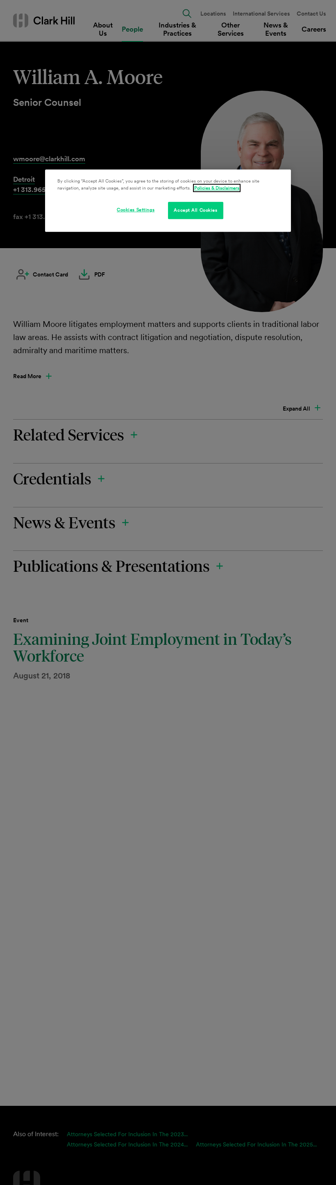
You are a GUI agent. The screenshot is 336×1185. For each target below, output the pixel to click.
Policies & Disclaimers (216, 188)
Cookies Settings (135, 210)
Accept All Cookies (195, 210)
